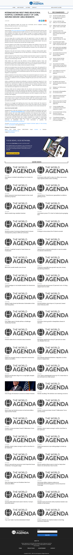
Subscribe (47, 535)
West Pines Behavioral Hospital (18, 30)
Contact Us (37, 129)
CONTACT (34, 7)
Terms (20, 548)
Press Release (11, 132)
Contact (53, 548)
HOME (14, 7)
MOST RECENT (20, 7)
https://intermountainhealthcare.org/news (14, 121)
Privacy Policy (31, 548)
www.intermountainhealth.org (17, 111)
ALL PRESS (28, 7)
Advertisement (42, 548)
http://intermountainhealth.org (12, 130)
